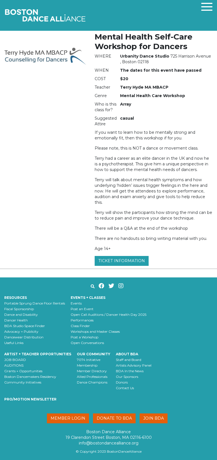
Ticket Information (121, 260)
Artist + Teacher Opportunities (37, 354)
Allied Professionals (92, 376)
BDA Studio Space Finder (24, 326)
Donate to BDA (114, 418)
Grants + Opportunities (23, 371)
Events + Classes (88, 297)
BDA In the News (130, 371)
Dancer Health (16, 320)
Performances (82, 320)
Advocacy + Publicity (21, 331)
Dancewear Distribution (24, 337)
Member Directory (92, 371)
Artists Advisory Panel (133, 365)
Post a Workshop (84, 337)
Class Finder (80, 326)
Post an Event (82, 309)
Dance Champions (92, 382)
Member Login (68, 418)
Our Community (93, 354)
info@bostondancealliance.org (108, 443)
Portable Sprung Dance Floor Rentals (34, 303)
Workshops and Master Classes (95, 331)
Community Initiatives (22, 382)
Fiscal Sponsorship (19, 309)
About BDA (127, 354)
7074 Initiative (88, 360)
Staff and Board (128, 360)
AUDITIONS (13, 365)
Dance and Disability (21, 314)
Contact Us (125, 388)
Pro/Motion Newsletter (30, 399)
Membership (87, 365)
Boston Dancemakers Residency (30, 376)
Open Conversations (87, 343)
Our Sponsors (127, 376)
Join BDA (153, 418)
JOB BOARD (15, 360)
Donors (122, 382)
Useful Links (13, 343)
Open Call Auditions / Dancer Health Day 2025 (108, 314)
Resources (15, 297)
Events (76, 303)
